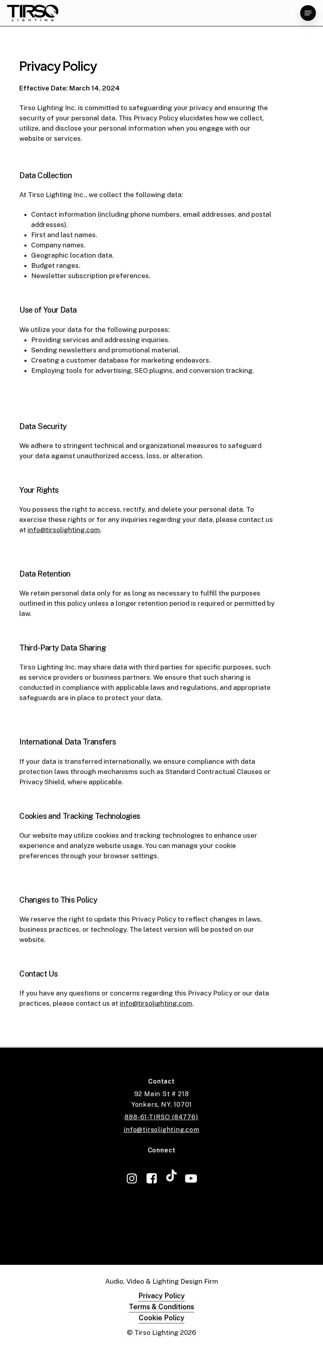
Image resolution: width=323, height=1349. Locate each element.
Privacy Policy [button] (161, 1296)
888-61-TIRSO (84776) (161, 1117)
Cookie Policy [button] (161, 1318)
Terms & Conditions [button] (161, 1307)
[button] (308, 13)
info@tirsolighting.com (161, 1129)
